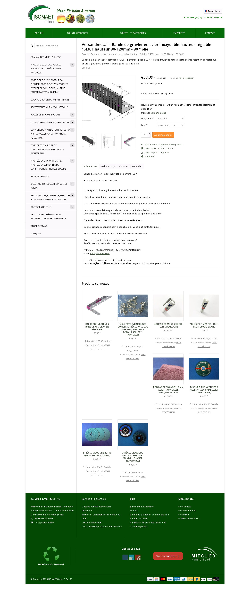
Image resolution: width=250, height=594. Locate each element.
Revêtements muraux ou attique (49, 107)
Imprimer (150, 156)
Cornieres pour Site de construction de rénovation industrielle (47, 149)
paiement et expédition (142, 506)
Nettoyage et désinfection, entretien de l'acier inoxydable (48, 216)
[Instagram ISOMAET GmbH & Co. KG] (137, 557)
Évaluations (108, 166)
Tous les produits (77, 33)
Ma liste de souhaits (188, 518)
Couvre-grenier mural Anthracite (50, 99)
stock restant (39, 226)
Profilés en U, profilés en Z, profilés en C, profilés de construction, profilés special (48, 164)
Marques (36, 233)
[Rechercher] (31, 45)
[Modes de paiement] (150, 579)
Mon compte (214, 17)
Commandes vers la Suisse (46, 56)
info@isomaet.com (100, 253)
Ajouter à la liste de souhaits (160, 148)
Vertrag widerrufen (167, 556)
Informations (90, 166)
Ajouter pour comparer (157, 152)
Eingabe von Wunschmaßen (96, 506)
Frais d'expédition (186, 78)
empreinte (179, 33)
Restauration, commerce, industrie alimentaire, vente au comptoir (51, 197)
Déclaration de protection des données (102, 526)
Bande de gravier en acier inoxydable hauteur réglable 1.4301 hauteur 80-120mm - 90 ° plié (137, 54)
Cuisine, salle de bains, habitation (50, 122)
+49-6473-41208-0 (44, 518)
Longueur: (147, 118)
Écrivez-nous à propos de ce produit (164, 144)
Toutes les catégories (133, 33)
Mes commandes (187, 510)
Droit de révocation (92, 522)
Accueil (39, 33)
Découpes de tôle (41, 206)
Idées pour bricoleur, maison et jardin (49, 185)
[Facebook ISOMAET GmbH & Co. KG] (125, 557)
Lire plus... (87, 67)
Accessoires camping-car (45, 114)
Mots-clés (124, 166)
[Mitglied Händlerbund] (204, 554)
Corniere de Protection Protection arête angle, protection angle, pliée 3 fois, (51, 133)
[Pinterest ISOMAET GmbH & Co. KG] (131, 557)
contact (210, 33)
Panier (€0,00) (194, 17)
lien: (144, 125)
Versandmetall (158, 112)
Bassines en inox (40, 176)
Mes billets (183, 514)
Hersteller (137, 166)
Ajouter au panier (163, 134)
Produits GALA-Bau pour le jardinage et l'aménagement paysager (47, 68)
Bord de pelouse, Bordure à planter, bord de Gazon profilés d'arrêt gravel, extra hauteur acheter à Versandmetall (49, 86)
